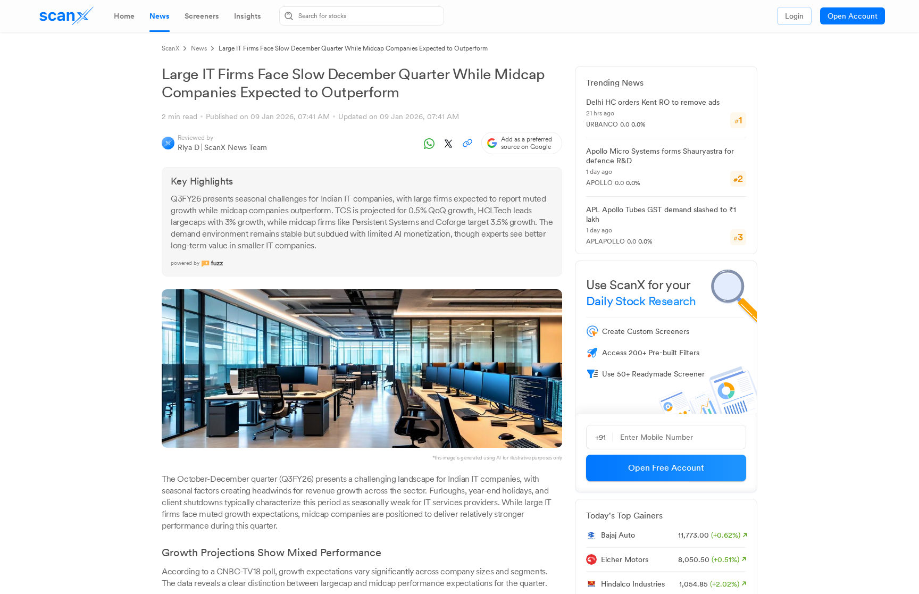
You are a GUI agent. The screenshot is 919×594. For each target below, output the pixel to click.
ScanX (170, 48)
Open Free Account (666, 468)
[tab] (124, 16)
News (199, 48)
